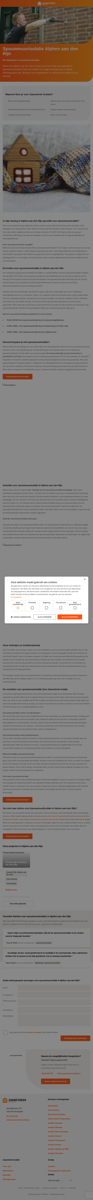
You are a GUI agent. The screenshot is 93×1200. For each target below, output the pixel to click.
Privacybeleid (16, 597)
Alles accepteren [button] (70, 617)
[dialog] (46, 600)
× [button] (85, 579)
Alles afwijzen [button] (44, 617)
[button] (21, 617)
